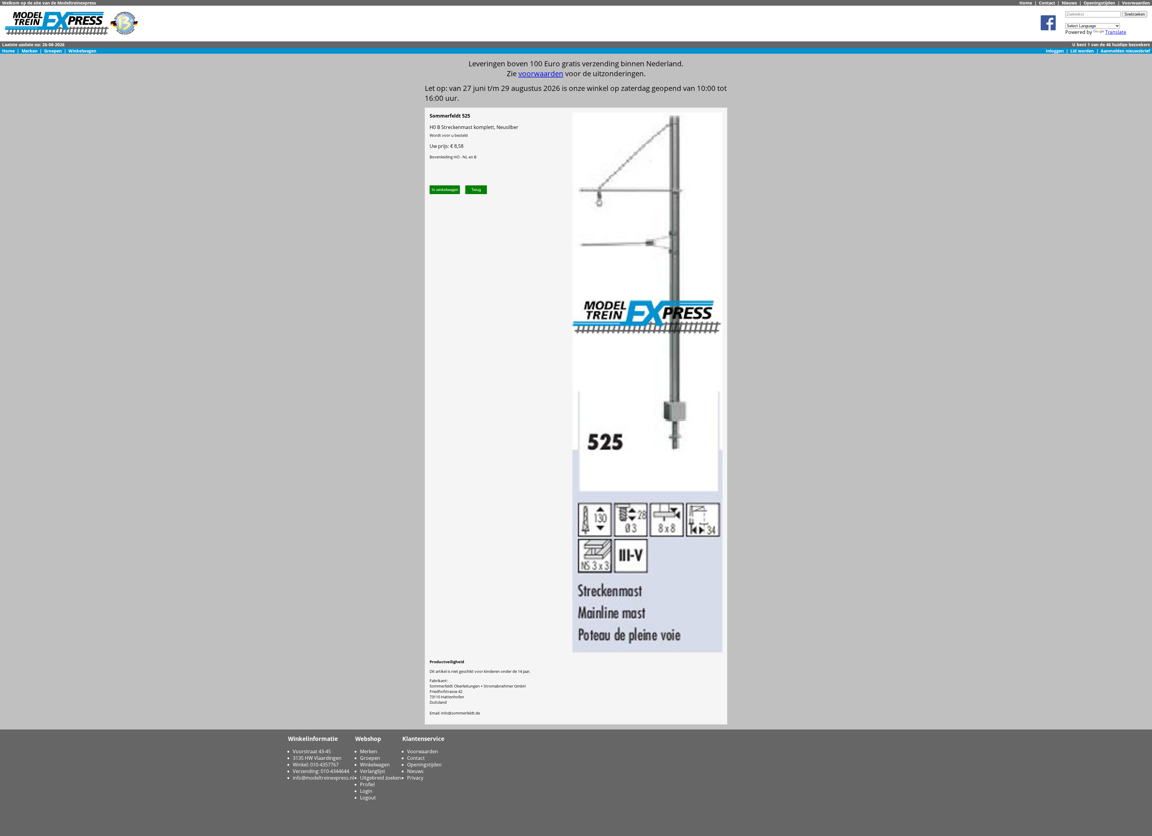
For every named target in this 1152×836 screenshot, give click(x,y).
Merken (30, 51)
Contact (1047, 3)
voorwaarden (540, 73)
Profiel (367, 784)
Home (1025, 3)
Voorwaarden (1136, 3)
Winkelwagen (82, 51)
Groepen (53, 51)
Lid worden (1082, 51)
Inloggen (1055, 51)
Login (366, 791)
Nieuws (1069, 3)
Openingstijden (1099, 3)
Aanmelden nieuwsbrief (1125, 51)
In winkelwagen (445, 189)
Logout (368, 797)
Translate (1115, 32)
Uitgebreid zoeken (380, 778)
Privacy (415, 778)
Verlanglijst (372, 771)
